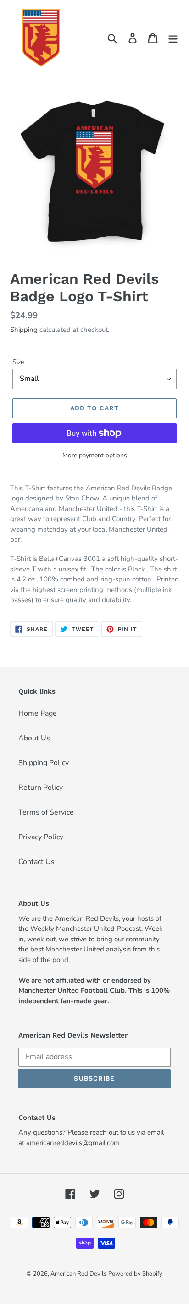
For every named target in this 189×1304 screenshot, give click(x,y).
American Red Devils (78, 1274)
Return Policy (40, 787)
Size (18, 362)
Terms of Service (46, 812)
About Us (34, 738)
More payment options (94, 455)
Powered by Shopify (135, 1274)
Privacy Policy (40, 837)
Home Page (37, 713)
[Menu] (173, 37)
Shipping (24, 329)
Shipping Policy (43, 763)
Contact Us (36, 862)
